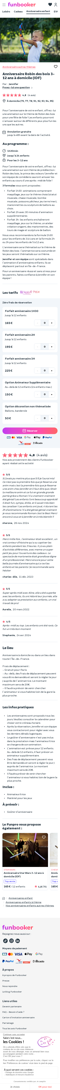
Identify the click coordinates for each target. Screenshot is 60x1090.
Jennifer (13, 83)
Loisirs (6, 11)
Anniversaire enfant (38, 11)
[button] (50, 5)
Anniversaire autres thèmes (19, 66)
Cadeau (18, 11)
